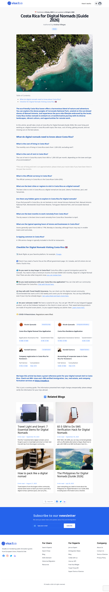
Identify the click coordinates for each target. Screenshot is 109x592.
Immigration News (74, 551)
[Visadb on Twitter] (11, 557)
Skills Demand (46, 558)
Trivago (58, 254)
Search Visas (46, 551)
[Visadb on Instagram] (7, 557)
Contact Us (100, 551)
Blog (43, 554)
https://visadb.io (42, 380)
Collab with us (72, 558)
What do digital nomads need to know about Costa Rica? (40, 99)
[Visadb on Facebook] (3, 557)
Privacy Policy (101, 558)
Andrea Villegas (59, 24)
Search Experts (47, 547)
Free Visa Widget (73, 565)
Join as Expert (72, 547)
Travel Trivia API (73, 568)
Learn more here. (78, 308)
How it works (86, 3)
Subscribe (69, 526)
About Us (100, 547)
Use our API (72, 561)
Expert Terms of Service (76, 571)
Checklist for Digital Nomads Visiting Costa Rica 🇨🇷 (38, 102)
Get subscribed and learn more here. (55, 296)
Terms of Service (102, 554)
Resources (45, 565)
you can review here (54, 275)
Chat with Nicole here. (46, 284)
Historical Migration (48, 561)
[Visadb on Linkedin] (14, 557)
